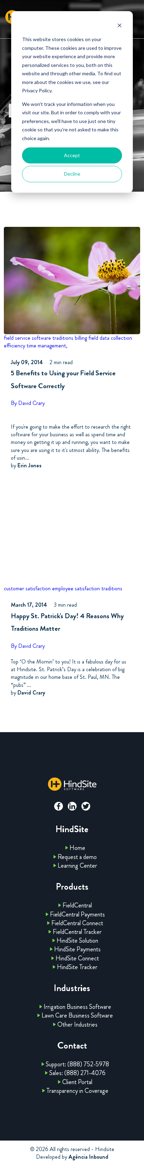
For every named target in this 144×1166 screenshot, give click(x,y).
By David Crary (28, 403)
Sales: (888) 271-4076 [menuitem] (77, 1072)
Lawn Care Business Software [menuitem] (77, 1015)
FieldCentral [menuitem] (77, 905)
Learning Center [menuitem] (77, 865)
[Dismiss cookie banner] (119, 26)
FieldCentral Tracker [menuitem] (77, 931)
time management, (47, 346)
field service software (27, 338)
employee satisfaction (76, 588)
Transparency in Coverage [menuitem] (77, 1090)
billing (81, 338)
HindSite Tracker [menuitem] (77, 967)
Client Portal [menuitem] (77, 1082)
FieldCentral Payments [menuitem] (77, 914)
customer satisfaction (27, 588)
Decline (72, 174)
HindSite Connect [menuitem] (77, 958)
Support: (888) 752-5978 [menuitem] (77, 1064)
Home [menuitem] (77, 847)
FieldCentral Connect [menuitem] (77, 923)
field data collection (110, 338)
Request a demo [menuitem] (77, 856)
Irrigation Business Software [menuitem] (77, 1006)
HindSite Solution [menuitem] (77, 940)
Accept (72, 155)
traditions (62, 338)
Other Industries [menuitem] (77, 1024)
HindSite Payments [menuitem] (77, 949)
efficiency (14, 346)
